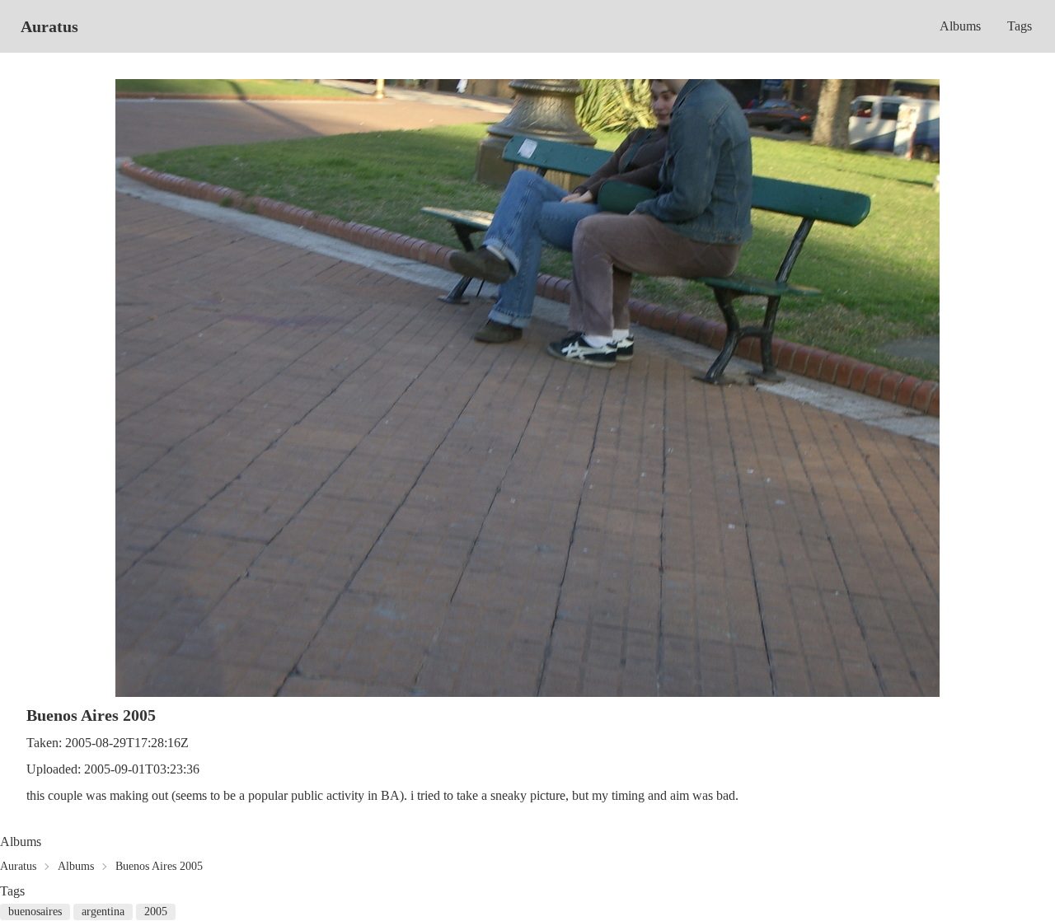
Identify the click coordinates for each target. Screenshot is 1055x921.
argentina (103, 911)
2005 (155, 911)
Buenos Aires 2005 (159, 866)
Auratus (49, 26)
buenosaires (35, 911)
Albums (960, 26)
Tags (1019, 26)
